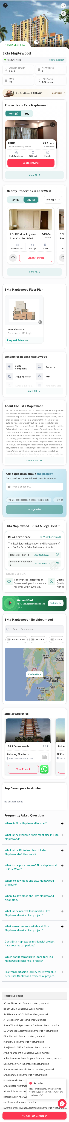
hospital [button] (40, 639)
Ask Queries (34, 509)
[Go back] (5, 5)
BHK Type (51, 199)
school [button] (58, 639)
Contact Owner (31, 162)
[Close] (62, 1083)
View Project (23, 769)
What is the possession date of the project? (28, 499)
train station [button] (18, 639)
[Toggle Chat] (62, 1103)
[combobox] (37, 629)
